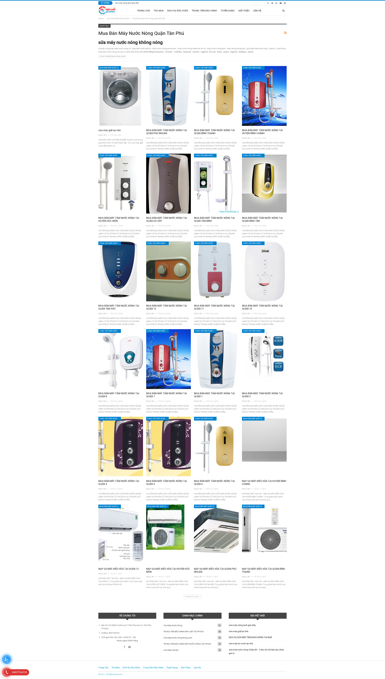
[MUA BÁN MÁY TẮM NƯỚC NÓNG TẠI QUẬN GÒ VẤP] (168, 184)
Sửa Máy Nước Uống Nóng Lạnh (177, 637)
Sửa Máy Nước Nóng (172, 625)
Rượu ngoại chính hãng (127, 640)
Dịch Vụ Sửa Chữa (177, 10)
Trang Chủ (143, 10)
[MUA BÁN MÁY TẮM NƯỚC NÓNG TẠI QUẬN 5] (168, 447)
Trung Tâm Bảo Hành (204, 10)
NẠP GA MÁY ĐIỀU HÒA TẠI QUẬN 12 (118, 568)
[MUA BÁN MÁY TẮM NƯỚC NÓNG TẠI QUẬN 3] (264, 359)
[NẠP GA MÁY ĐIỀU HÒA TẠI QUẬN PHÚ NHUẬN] (216, 534)
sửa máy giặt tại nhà (123, 3)
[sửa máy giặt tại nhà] (120, 96)
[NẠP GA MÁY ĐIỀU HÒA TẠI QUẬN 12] (120, 534)
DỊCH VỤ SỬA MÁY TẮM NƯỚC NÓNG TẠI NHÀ (250, 637)
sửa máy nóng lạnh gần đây (242, 625)
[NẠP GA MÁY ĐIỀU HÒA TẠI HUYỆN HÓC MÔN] (168, 534)
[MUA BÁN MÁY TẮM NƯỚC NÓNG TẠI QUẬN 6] (216, 447)
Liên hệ (257, 10)
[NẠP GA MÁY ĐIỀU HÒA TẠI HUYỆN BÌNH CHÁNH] (264, 447)
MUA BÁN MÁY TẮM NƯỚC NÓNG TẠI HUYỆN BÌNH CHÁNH (262, 132)
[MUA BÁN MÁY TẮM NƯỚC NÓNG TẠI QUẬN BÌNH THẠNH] (216, 96)
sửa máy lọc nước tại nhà (241, 643)
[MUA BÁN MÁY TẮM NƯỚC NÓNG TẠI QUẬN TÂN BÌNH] (216, 184)
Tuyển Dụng (228, 10)
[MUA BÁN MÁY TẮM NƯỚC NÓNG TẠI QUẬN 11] (216, 271)
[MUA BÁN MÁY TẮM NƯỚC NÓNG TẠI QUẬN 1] (216, 359)
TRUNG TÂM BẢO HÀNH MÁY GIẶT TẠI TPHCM (183, 631)
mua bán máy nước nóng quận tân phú (110, 68)
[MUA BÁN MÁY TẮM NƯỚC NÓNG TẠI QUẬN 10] (264, 271)
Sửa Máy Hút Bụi (171, 650)
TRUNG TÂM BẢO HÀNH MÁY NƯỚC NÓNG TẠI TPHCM (187, 643)
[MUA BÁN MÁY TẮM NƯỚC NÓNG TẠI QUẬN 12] (168, 271)
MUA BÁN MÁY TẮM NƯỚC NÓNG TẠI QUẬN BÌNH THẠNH (214, 132)
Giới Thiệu (243, 10)
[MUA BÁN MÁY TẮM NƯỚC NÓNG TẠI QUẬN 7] (168, 359)
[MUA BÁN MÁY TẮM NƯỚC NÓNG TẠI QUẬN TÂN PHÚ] (120, 271)
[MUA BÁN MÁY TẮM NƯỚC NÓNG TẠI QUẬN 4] (120, 447)
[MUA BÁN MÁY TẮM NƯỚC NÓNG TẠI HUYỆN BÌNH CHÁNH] (264, 96)
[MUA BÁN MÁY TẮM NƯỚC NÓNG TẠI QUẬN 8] (120, 359)
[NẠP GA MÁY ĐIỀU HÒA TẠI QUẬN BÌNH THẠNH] (264, 534)
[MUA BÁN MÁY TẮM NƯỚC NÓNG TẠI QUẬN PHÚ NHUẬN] (168, 96)
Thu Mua (159, 10)
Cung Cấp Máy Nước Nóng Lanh (112, 56)
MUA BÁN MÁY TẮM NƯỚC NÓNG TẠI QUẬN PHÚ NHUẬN (166, 132)
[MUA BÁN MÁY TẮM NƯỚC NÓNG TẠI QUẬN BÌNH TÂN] (264, 184)
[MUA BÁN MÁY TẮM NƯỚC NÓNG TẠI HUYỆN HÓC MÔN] (120, 184)
